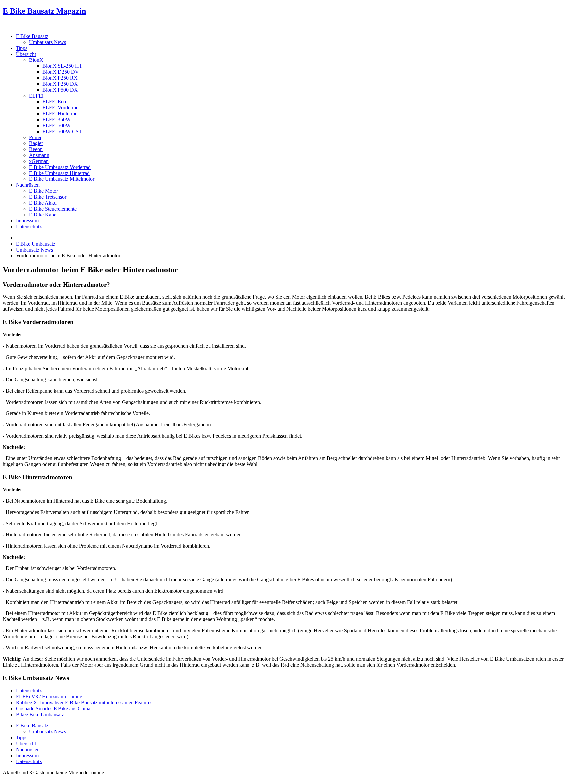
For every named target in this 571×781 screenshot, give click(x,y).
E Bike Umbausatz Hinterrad (59, 173)
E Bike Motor (43, 191)
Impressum (27, 220)
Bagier (36, 143)
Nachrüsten (28, 185)
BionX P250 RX (60, 78)
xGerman (39, 161)
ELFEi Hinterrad (60, 113)
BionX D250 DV (60, 72)
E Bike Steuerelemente (53, 209)
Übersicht (26, 54)
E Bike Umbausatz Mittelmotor (61, 179)
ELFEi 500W (56, 125)
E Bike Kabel (43, 214)
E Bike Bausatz (32, 36)
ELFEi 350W (56, 119)
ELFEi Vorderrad (60, 107)
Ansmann (39, 155)
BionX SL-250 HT (62, 66)
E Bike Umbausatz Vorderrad (60, 167)
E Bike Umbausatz (35, 244)
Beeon (36, 149)
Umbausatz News (47, 42)
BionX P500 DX (60, 90)
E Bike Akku (43, 203)
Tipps (21, 48)
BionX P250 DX (60, 84)
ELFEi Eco (54, 101)
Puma (35, 137)
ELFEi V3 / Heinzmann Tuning (49, 696)
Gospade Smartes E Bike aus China (53, 708)
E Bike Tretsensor (47, 197)
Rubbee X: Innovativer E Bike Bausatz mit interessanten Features (84, 702)
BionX (36, 60)
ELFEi (36, 95)
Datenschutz (29, 226)
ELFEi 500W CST (62, 131)
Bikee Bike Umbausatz (40, 714)
